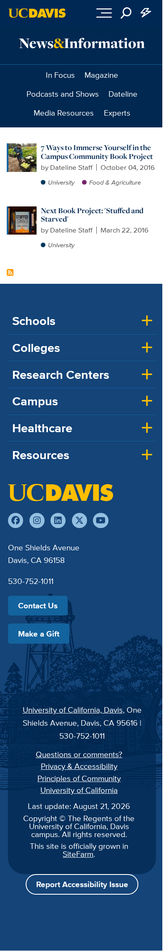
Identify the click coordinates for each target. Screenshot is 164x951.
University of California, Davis (73, 710)
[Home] (60, 492)
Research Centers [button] (60, 374)
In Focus (60, 75)
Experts (117, 113)
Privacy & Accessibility (79, 766)
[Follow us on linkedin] (58, 520)
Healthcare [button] (42, 428)
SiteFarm (78, 854)
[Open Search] (126, 13)
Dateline (123, 94)
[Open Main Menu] (104, 13)
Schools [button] (34, 321)
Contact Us (38, 605)
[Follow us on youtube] (100, 520)
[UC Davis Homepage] (37, 13)
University (61, 182)
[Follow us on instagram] (37, 520)
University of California (79, 790)
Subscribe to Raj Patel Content (10, 272)
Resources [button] (40, 455)
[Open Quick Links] (146, 13)
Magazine (101, 75)
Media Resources (64, 113)
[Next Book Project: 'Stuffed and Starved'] (22, 211)
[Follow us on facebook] (15, 520)
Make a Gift (38, 633)
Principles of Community (79, 778)
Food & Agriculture (115, 182)
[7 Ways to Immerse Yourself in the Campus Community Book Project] (22, 148)
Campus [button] (35, 401)
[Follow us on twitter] (79, 520)
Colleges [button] (36, 348)
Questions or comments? (79, 754)
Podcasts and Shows (62, 94)
